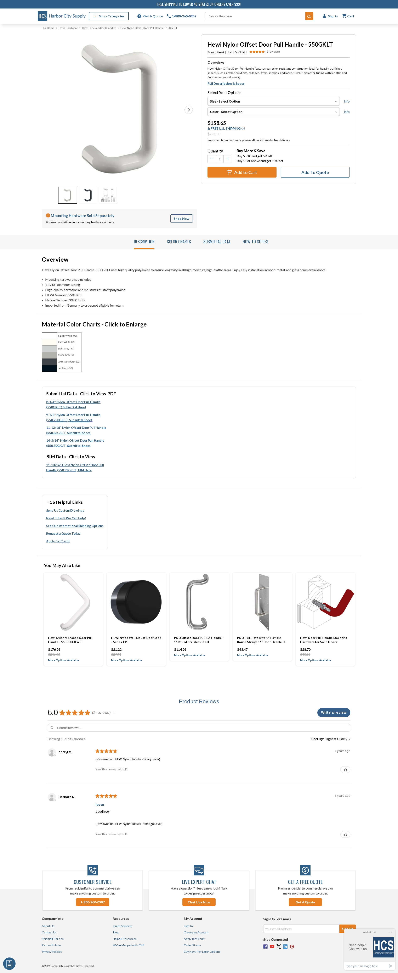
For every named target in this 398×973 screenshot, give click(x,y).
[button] (188, 110)
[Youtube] (272, 946)
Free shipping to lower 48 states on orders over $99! (199, 4)
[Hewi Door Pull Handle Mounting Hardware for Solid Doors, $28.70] (325, 602)
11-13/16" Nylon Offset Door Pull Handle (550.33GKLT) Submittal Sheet (76, 430)
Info (347, 101)
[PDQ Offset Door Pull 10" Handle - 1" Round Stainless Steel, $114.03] (199, 602)
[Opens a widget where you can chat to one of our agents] (370, 949)
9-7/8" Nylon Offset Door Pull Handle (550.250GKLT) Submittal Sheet (73, 417)
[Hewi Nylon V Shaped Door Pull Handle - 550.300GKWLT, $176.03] (73, 602)
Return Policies (52, 945)
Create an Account (196, 932)
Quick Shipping (122, 926)
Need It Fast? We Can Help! (66, 518)
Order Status (192, 945)
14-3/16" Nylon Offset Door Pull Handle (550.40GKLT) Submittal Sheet (75, 443)
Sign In (188, 926)
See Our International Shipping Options (74, 526)
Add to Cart (245, 172)
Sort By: (317, 739)
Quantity (215, 151)
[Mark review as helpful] (345, 769)
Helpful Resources (125, 938)
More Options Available (63, 660)
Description (144, 241)
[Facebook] (265, 946)
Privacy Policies (52, 951)
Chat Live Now (199, 902)
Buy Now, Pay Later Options (202, 951)
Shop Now (181, 218)
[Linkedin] (285, 946)
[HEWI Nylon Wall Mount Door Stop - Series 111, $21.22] (136, 602)
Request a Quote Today (63, 533)
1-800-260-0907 (92, 902)
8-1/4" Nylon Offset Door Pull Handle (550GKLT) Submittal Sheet (73, 404)
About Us (48, 926)
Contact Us (49, 932)
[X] (279, 946)
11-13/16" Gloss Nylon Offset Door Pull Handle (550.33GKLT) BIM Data (75, 467)
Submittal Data (216, 241)
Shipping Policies (53, 938)
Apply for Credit (58, 541)
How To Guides (255, 241)
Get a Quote (305, 902)
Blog (116, 932)
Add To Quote (315, 172)
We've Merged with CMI (128, 945)
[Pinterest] (292, 946)
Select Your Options (224, 92)
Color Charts (179, 241)
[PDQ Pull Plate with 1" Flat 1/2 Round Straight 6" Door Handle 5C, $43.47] (262, 602)
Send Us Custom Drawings (65, 510)
